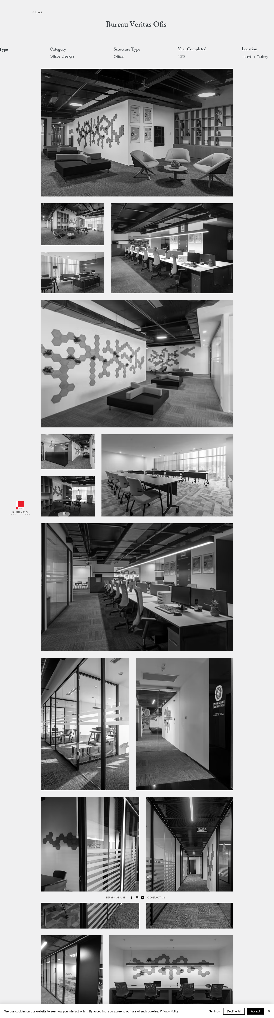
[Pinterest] (142, 897)
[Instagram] (137, 897)
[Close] (268, 1011)
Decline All (234, 1011)
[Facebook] (131, 897)
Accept (255, 1011)
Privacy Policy (169, 1011)
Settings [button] (214, 1011)
